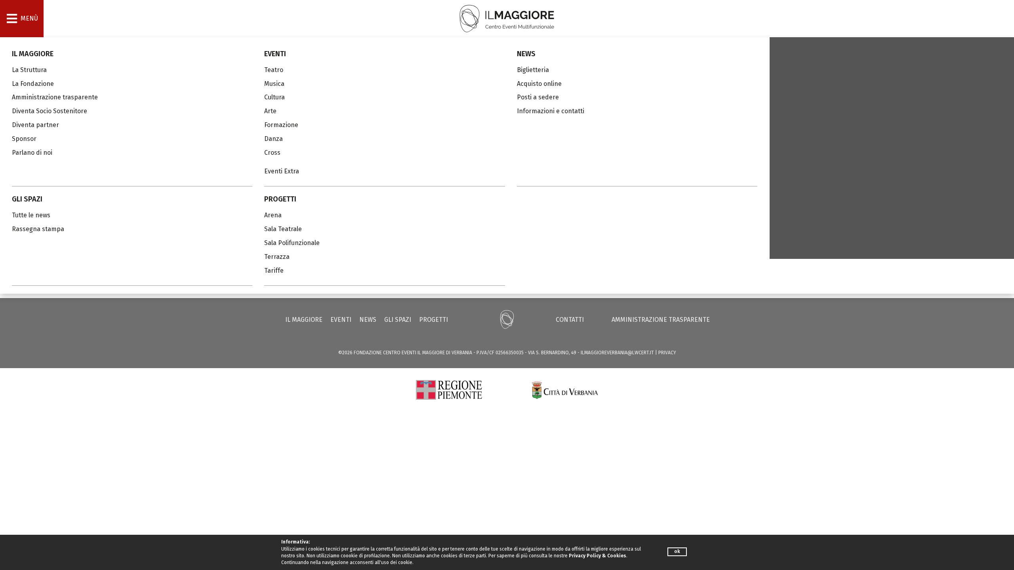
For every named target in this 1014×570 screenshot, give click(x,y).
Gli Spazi (27, 199)
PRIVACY (667, 352)
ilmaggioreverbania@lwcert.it (617, 352)
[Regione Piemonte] (449, 389)
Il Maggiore (32, 53)
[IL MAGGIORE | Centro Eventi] (507, 18)
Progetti (280, 199)
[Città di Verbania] (565, 389)
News (526, 53)
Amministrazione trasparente (661, 319)
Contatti (570, 319)
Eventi (275, 53)
